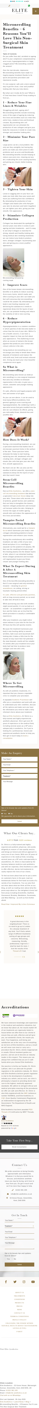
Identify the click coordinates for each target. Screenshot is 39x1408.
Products (19, 1303)
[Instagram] (24, 1282)
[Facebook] (6, 1282)
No (12, 813)
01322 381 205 (21, 1190)
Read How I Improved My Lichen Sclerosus (18, 904)
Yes (5, 813)
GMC (26, 1093)
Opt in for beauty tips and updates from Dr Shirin (17, 809)
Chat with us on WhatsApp (10, 1395)
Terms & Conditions (19, 1316)
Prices (19, 1306)
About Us (19, 1292)
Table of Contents (10, 54)
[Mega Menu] (35, 11)
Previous (1, 952)
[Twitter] (15, 1282)
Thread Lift (17, 951)
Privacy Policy (19, 1320)
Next (38, 952)
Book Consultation (19, 1147)
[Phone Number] (10, 6)
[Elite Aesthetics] (16, 11)
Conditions (19, 1299)
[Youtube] (33, 1282)
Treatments (19, 1296)
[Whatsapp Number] (29, 6)
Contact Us (19, 1313)
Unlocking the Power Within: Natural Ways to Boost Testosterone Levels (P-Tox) (19, 1325)
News (19, 1309)
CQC (3, 1098)
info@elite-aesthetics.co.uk (21, 1194)
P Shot (19, 1331)
